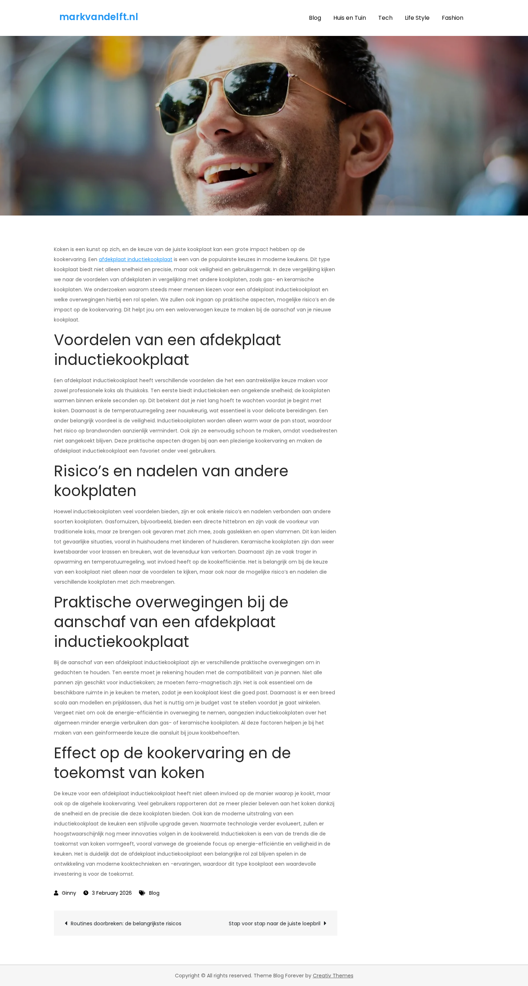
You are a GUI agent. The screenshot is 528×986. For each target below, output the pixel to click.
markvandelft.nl (98, 16)
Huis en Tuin (349, 18)
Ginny (69, 893)
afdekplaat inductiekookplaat (135, 259)
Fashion (452, 18)
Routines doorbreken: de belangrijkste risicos (126, 923)
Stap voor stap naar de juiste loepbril (274, 923)
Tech (385, 18)
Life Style (417, 18)
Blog (315, 18)
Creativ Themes (333, 975)
